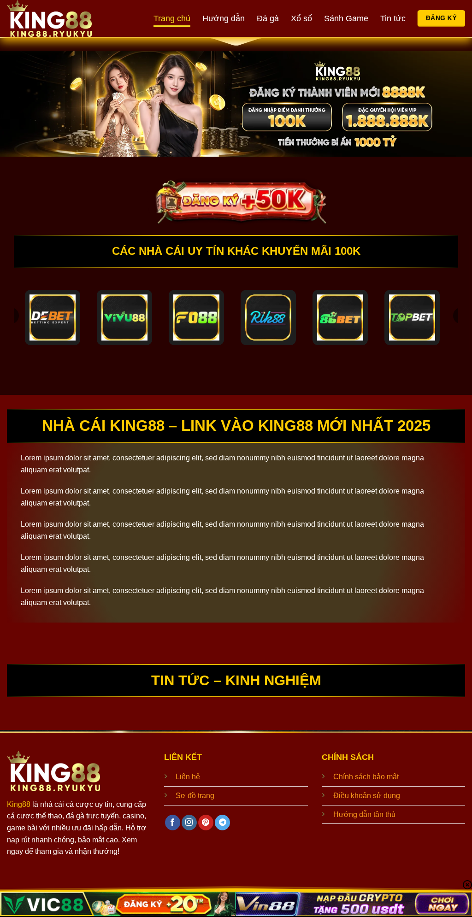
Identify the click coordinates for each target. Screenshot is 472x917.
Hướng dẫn (223, 18)
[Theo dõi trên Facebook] (172, 822)
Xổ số (301, 18)
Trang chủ (171, 18)
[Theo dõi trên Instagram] (189, 822)
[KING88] (60, 18)
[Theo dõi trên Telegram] (222, 822)
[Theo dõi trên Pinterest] (205, 822)
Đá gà (268, 18)
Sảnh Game (346, 18)
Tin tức (393, 18)
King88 (18, 804)
